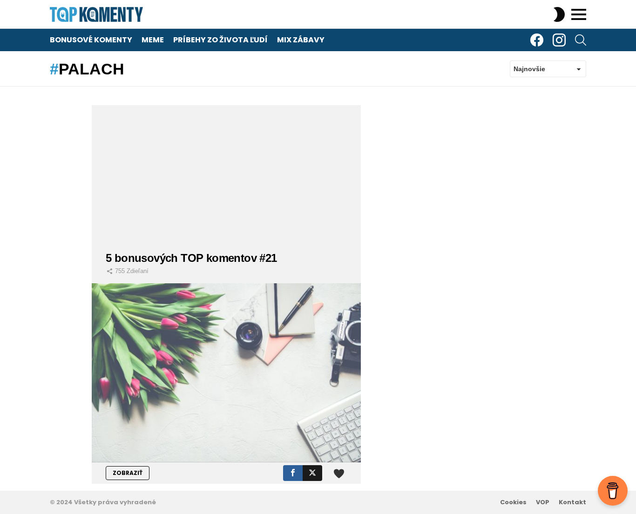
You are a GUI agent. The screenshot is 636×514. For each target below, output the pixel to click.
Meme (153, 39)
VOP (542, 502)
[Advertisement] (226, 170)
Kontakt (572, 502)
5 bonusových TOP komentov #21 (191, 258)
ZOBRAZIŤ (127, 473)
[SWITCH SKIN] (559, 14)
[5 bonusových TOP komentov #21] (226, 372)
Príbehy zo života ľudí (220, 39)
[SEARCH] (580, 40)
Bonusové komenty (91, 39)
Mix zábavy (301, 39)
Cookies (513, 502)
